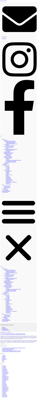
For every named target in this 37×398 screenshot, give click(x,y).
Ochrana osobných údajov (11, 161)
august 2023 (4, 391)
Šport (7, 148)
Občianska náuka (9, 180)
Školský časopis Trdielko (8, 152)
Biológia (7, 172)
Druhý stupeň (7, 170)
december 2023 (5, 387)
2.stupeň (4, 356)
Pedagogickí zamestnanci (11, 141)
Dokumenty (8, 158)
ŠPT (3, 360)
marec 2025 (4, 375)
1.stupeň (4, 355)
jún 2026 (4, 366)
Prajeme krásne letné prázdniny (8, 348)
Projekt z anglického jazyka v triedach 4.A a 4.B (11, 350)
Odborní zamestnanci (10, 142)
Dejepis (7, 173)
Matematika (8, 178)
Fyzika (7, 175)
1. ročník (7, 166)
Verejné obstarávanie (6, 191)
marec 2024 (4, 384)
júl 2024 (3, 381)
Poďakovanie (6, 163)
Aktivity (3, 357)
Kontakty (6, 162)
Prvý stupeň (6, 165)
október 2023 (5, 389)
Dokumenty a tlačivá (8, 157)
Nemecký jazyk (9, 179)
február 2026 (4, 370)
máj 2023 (4, 393)
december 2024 (5, 376)
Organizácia (6, 144)
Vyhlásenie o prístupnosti (11, 291)
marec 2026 (4, 369)
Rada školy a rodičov (8, 153)
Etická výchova (9, 174)
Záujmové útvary (9, 147)
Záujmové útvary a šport (9, 146)
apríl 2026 (4, 368)
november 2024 (5, 377)
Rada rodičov (8, 155)
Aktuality (4, 358)
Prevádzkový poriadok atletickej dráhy (13, 160)
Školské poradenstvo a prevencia (10, 149)
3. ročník (7, 168)
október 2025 (5, 373)
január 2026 (4, 371)
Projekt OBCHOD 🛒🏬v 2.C (7, 349)
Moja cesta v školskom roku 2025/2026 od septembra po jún (13, 347)
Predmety (4, 164)
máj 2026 (4, 367)
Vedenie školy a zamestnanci (9, 270)
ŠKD (3, 184)
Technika (8, 312)
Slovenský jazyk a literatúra (11, 182)
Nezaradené (4, 359)
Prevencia (8, 151)
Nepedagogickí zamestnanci (11, 143)
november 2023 (5, 388)
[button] (18, 230)
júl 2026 (3, 365)
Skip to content (3, 0)
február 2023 (4, 395)
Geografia (8, 176)
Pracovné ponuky (5, 190)
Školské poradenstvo (10, 150)
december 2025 (5, 372)
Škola (3, 139)
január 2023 (4, 396)
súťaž (3, 361)
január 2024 (4, 386)
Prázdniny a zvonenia (10, 145)
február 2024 (4, 385)
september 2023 (5, 390)
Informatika (8, 177)
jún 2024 (4, 382)
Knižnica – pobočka (8, 156)
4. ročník (7, 169)
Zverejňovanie (5, 192)
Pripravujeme (6, 186)
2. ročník (7, 167)
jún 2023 (4, 392)
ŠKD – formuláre (7, 187)
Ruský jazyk (8, 181)
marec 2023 (4, 394)
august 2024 (4, 380)
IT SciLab (6, 189)
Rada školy (8, 154)
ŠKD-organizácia (7, 185)
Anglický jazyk (9, 171)
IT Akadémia (4, 188)
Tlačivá (7, 159)
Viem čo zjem (8, 183)
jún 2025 (4, 374)
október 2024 (5, 378)
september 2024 (5, 379)
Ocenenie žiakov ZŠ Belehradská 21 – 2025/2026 (11, 351)
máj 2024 (4, 383)
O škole (5, 140)
